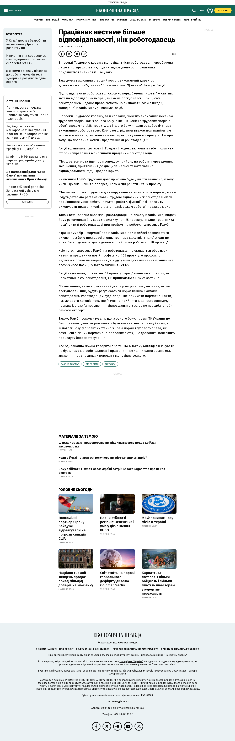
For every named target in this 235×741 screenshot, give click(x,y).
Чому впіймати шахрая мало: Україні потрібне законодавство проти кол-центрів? (112, 471)
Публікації (52, 19)
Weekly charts (172, 19)
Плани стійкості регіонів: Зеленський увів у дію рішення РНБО (117, 524)
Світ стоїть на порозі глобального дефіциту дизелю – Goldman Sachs (117, 579)
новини (38, 19)
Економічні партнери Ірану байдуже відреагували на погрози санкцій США (72, 528)
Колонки (67, 19)
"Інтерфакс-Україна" (131, 661)
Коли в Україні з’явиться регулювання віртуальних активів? (102, 458)
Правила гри (106, 19)
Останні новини (18, 101)
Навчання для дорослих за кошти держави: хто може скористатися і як (26, 59)
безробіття (92, 364)
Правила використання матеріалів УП (135, 649)
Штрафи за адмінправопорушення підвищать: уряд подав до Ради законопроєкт (107, 444)
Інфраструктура (86, 19)
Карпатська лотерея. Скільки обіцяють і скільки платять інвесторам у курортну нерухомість (158, 583)
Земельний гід (192, 19)
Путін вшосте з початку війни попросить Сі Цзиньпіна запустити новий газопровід (27, 113)
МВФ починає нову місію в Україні (157, 520)
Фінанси (121, 19)
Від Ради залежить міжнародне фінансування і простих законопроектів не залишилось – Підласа (27, 131)
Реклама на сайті (46, 649)
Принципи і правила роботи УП (180, 649)
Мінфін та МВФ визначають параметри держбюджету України (26, 160)
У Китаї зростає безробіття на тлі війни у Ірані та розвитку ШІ (26, 44)
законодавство (70, 364)
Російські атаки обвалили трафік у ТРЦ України (25, 147)
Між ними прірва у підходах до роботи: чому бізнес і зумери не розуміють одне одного (26, 76)
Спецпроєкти (138, 19)
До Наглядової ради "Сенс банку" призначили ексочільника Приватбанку (26, 175)
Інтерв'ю (154, 19)
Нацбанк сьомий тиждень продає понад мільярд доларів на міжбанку (75, 579)
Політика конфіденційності (93, 649)
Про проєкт (66, 649)
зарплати (110, 364)
